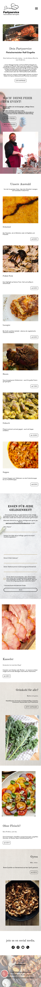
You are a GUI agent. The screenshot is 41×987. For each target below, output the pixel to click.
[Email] (22, 947)
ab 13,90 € (34, 435)
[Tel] (27, 947)
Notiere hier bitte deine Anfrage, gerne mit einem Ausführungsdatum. (19, 536)
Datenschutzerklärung (28, 977)
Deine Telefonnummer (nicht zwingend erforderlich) (20, 566)
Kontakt (9, 977)
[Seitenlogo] (11, 9)
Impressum (16, 977)
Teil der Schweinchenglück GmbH (20, 972)
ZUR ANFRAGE (20, 80)
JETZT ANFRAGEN (9, 124)
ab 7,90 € (34, 386)
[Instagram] (18, 947)
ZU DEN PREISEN (9, 118)
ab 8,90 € (34, 239)
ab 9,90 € (34, 288)
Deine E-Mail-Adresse (11, 558)
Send (20, 590)
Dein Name (7, 527)
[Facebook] (13, 947)
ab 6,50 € (34, 484)
